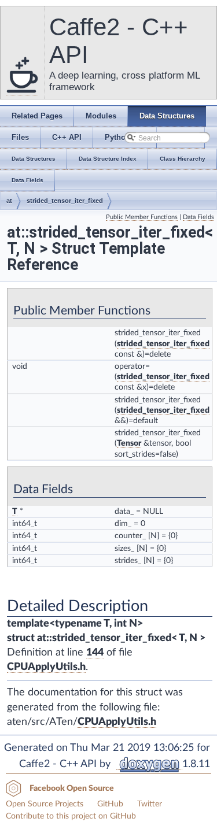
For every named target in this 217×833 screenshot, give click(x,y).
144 (95, 652)
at (9, 200)
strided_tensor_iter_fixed (65, 200)
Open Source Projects (44, 804)
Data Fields (198, 217)
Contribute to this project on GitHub (71, 816)
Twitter (149, 804)
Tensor (129, 443)
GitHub (110, 804)
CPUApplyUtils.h (46, 667)
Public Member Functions (142, 217)
